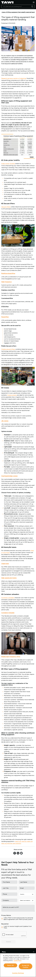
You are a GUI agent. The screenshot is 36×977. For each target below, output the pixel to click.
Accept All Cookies (25, 966)
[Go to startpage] (7, 2)
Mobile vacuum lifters (8, 349)
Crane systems (12, 395)
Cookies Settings (18, 973)
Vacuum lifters (6, 207)
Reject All (10, 965)
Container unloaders (7, 597)
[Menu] (34, 2)
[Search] (33, 6)
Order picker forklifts (8, 163)
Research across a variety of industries (13, 78)
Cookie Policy (18, 960)
